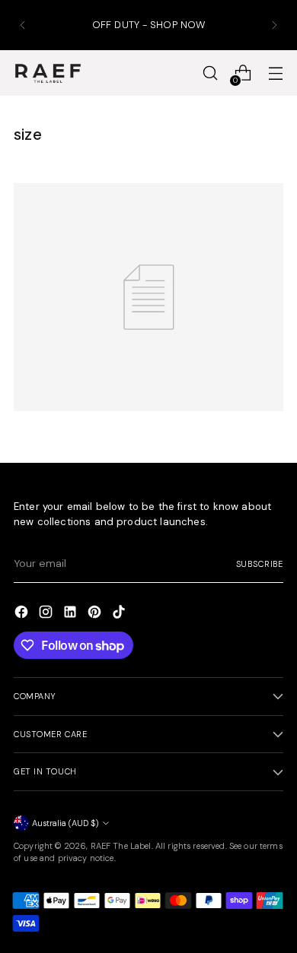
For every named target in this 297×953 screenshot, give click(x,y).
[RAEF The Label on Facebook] (23, 614)
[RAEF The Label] (48, 73)
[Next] (274, 25)
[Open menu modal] (275, 73)
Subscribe (259, 564)
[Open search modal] (209, 73)
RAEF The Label (121, 846)
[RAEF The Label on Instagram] (47, 614)
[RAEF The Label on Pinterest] (96, 614)
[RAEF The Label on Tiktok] (120, 614)
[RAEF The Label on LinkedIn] (71, 614)
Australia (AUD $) (65, 823)
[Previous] (23, 25)
